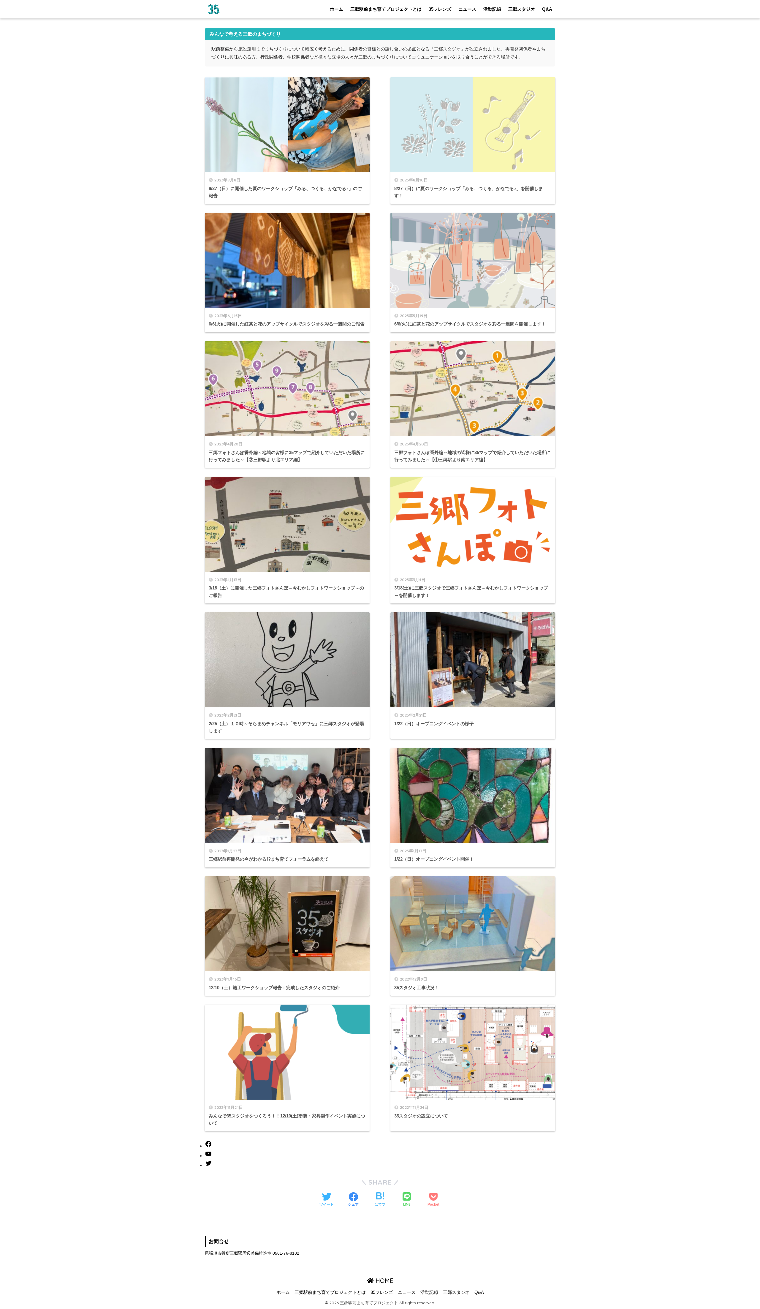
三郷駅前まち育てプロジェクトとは (386, 9)
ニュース (467, 9)
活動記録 (492, 9)
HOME (383, 1280)
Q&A (547, 9)
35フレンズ (440, 9)
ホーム (336, 9)
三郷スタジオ (521, 9)
